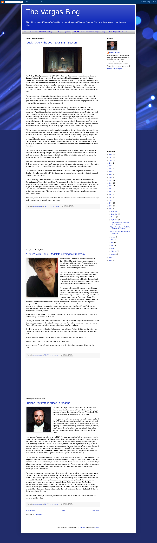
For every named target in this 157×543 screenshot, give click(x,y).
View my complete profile (115, 69)
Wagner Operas (63, 32)
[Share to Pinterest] (72, 206)
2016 (111, 183)
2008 (111, 206)
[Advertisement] (62, 229)
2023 (111, 163)
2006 (111, 257)
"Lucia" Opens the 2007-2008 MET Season (51, 42)
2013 (111, 192)
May (112, 245)
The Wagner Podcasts (118, 32)
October (113, 217)
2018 (111, 177)
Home (63, 511)
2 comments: (55, 355)
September (114, 220)
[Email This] (63, 206)
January (113, 254)
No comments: (55, 206)
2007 (111, 209)
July (112, 240)
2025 (111, 157)
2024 (111, 160)
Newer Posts (30, 511)
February (114, 251)
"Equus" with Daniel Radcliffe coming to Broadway (55, 254)
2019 (111, 174)
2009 (111, 203)
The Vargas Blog (53, 12)
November (114, 214)
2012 (111, 194)
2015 (111, 186)
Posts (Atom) (39, 514)
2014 (111, 189)
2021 (111, 169)
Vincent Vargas (114, 52)
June (112, 242)
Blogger (96, 527)
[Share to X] (68, 206)
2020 (111, 171)
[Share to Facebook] (70, 206)
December (114, 211)
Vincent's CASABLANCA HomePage (38, 32)
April (112, 248)
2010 (111, 200)
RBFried (82, 527)
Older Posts (95, 511)
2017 (111, 180)
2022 (111, 166)
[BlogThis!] (65, 206)
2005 (111, 260)
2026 (111, 154)
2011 (111, 197)
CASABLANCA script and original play (89, 32)
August (113, 237)
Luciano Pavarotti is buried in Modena (48, 402)
